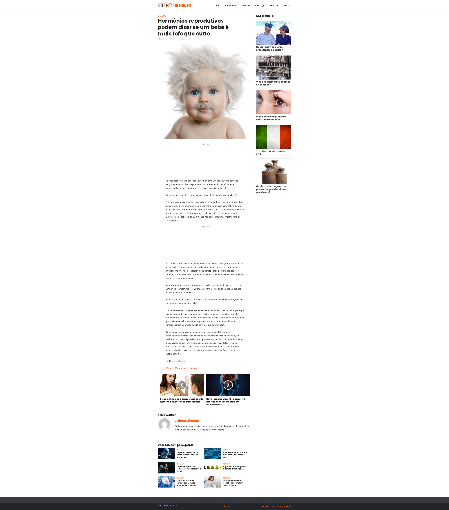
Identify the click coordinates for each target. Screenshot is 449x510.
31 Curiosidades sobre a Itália (270, 153)
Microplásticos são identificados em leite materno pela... (233, 483)
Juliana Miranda (179, 39)
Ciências (245, 5)
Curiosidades (230, 5)
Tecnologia (259, 5)
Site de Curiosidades (170, 506)
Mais (285, 5)
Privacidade (281, 506)
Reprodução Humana (186, 368)
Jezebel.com (178, 361)
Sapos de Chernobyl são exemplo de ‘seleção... (234, 467)
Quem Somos (264, 506)
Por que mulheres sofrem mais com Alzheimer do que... (235, 454)
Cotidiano (274, 5)
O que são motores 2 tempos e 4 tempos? (273, 83)
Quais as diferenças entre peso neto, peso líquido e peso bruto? (271, 189)
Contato (273, 506)
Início (217, 5)
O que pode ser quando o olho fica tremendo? (271, 118)
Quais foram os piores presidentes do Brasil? (269, 48)
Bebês (170, 368)
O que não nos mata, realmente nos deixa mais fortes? (189, 469)
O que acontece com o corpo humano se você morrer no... (187, 454)
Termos (288, 506)
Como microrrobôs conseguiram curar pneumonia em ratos (186, 483)
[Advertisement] (205, 161)
